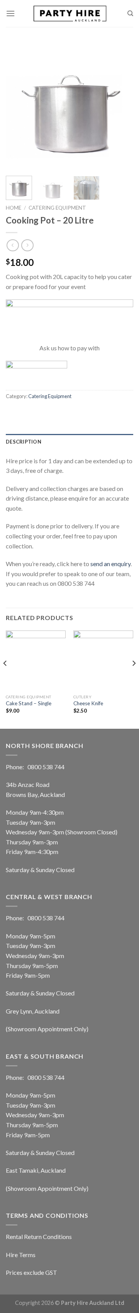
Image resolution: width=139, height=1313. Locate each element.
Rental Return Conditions (39, 1236)
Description (23, 442)
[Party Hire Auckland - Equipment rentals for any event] (69, 13)
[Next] (121, 106)
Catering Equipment (57, 208)
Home (13, 208)
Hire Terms (21, 1254)
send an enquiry (110, 563)
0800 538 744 (45, 766)
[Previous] (18, 106)
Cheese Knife (88, 703)
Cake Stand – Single (28, 703)
